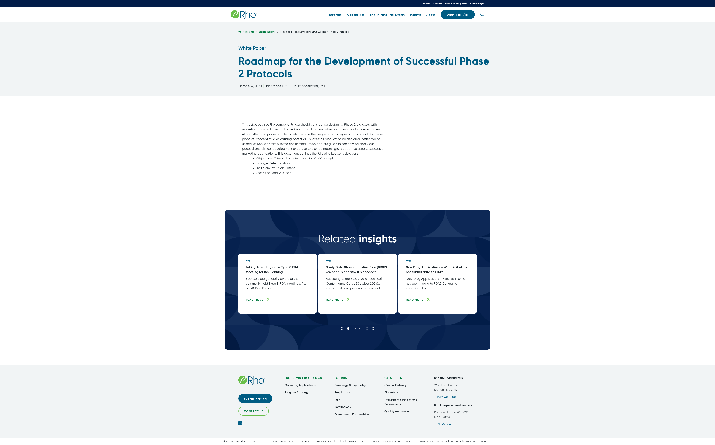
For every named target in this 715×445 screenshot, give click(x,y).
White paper (252, 48)
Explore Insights (267, 31)
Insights (249, 31)
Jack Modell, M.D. (278, 86)
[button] (335, 14)
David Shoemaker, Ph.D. (309, 86)
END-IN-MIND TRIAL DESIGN (303, 378)
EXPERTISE (341, 378)
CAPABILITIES (393, 378)
